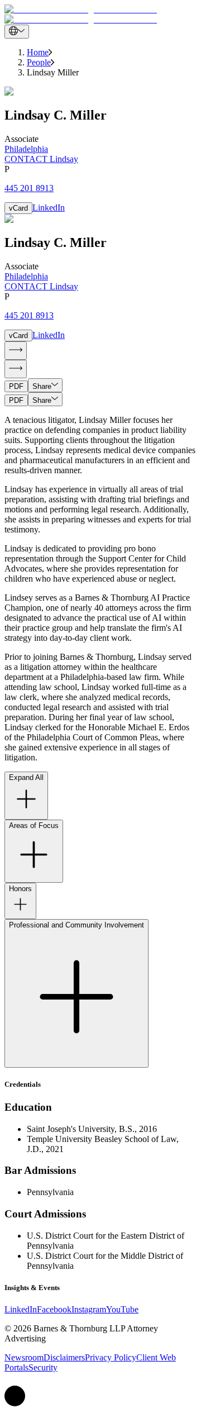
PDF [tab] (16, 386)
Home (38, 52)
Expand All (26, 777)
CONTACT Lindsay (41, 159)
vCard (18, 208)
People (39, 62)
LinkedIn (48, 207)
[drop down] (16, 32)
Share (41, 386)
